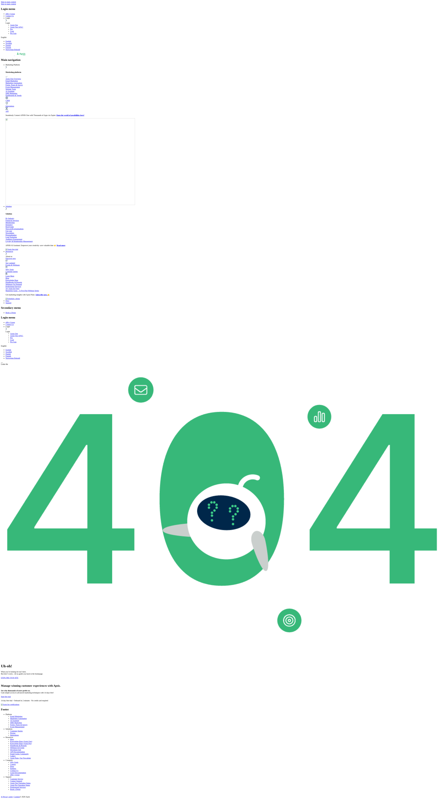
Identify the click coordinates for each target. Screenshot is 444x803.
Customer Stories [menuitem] (16, 731)
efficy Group (10, 14)
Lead (12, 31)
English (8, 41)
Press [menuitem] (12, 766)
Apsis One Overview (13, 79)
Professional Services (13, 287)
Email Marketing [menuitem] (16, 716)
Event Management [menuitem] (17, 727)
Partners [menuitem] (13, 769)
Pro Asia (13, 33)
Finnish (8, 48)
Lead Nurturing (11, 237)
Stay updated (10, 263)
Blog (7, 278)
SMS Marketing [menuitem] (16, 723)
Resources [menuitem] (9, 737)
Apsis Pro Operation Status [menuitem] (20, 785)
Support (8, 303)
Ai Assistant (10, 91)
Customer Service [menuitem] (16, 779)
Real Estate (10, 227)
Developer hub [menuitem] (15, 750)
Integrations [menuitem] (14, 735)
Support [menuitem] (8, 777)
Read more (61, 245)
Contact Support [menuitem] (16, 781)
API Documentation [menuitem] (17, 752)
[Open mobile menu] (2, 362)
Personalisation (11, 235)
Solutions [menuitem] (9, 729)
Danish (8, 45)
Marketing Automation (14, 83)
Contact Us (10, 16)
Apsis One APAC (16, 27)
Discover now (11, 258)
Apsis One (14, 25)
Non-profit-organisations (14, 229)
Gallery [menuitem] (13, 756)
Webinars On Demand (14, 284)
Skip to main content (8, 2)
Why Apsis (10, 269)
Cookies (17, 797)
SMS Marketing (11, 93)
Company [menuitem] (9, 760)
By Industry (10, 218)
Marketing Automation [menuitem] (18, 719)
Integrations (10, 106)
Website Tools (11, 89)
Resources (9, 251)
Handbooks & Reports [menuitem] (18, 746)
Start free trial (6, 697)
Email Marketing (12, 81)
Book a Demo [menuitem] (11, 313)
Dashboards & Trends (14, 95)
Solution (9, 206)
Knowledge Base (12, 280)
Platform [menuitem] (9, 714)
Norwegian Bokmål (13, 50)
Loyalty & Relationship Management (19, 241)
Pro (11, 29)
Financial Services (12, 221)
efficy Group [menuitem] (15, 775)
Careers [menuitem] (13, 764)
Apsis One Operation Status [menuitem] (20, 783)
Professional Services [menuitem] (18, 787)
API (7, 111)
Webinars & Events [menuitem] (17, 748)
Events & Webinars (13, 265)
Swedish (9, 43)
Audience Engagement (14, 239)
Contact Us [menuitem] (14, 771)
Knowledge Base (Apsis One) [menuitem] (21, 741)
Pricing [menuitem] (12, 733)
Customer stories (12, 272)
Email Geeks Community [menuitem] (19, 754)
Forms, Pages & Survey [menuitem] (19, 725)
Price (7, 301)
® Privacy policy (7, 797)
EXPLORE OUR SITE (9, 678)
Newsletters (10, 233)
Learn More (10, 276)
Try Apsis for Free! (12, 289)
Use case (9, 231)
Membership (10, 223)
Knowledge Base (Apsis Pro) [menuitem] (21, 744)
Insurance (9, 225)
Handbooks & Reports (14, 282)
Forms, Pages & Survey (14, 85)
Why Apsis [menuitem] (14, 762)
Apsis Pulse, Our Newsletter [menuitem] (20, 758)
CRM (8, 101)
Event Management (13, 87)
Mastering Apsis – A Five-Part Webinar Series (22, 291)
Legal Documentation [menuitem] (18, 773)
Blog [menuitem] (12, 739)
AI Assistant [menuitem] (14, 721)
